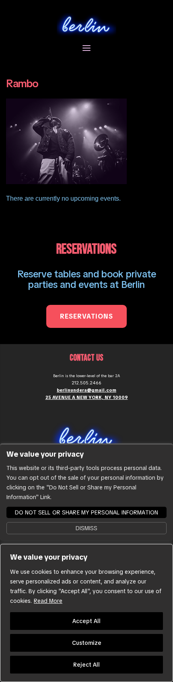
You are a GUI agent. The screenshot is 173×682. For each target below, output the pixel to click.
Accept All (86, 621)
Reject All (86, 664)
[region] (86, 613)
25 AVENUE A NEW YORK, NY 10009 (86, 397)
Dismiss (86, 528)
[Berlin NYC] (86, 24)
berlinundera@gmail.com (86, 390)
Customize (86, 642)
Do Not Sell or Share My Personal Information (86, 512)
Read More (48, 600)
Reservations (86, 316)
